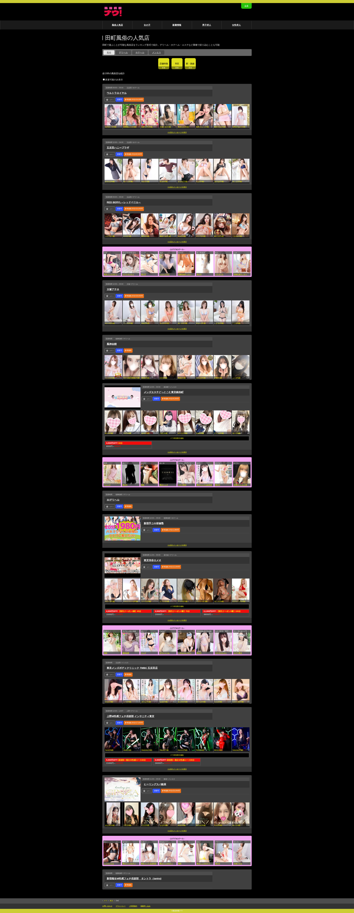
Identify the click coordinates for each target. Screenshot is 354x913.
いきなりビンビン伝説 (186, 653)
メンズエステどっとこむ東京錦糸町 (164, 392)
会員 (246, 6)
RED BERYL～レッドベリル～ (124, 202)
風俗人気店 (117, 25)
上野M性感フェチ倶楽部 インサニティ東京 (130, 716)
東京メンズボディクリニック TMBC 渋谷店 (131, 864)
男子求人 (206, 25)
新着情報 (176, 25)
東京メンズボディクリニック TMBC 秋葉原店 (112, 274)
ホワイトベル (165, 653)
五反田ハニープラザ (118, 147)
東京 (111, 901)
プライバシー (121, 906)
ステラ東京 (182, 485)
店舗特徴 (164, 63)
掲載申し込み (145, 906)
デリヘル (123, 52)
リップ (143, 653)
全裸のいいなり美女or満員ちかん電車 (242, 485)
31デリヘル (113, 499)
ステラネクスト (128, 274)
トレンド (107, 485)
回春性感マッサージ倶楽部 (186, 274)
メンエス (156, 52)
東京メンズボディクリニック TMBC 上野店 (168, 864)
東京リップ (164, 485)
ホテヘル (140, 52)
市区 (177, 63)
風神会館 (112, 344)
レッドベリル (109, 864)
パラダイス (219, 274)
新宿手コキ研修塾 (154, 523)
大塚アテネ (113, 289)
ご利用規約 (133, 906)
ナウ (105, 901)
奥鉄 (142, 485)
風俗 (109, 52)
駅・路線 (190, 63)
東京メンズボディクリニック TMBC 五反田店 (132, 668)
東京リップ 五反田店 (204, 485)
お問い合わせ (107, 906)
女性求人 (236, 25)
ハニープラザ (165, 274)
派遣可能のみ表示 (114, 79)
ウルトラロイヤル (117, 93)
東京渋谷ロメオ (152, 560)
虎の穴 (143, 274)
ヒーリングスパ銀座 (155, 784)
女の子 (147, 25)
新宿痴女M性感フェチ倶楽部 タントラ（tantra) (134, 878)
